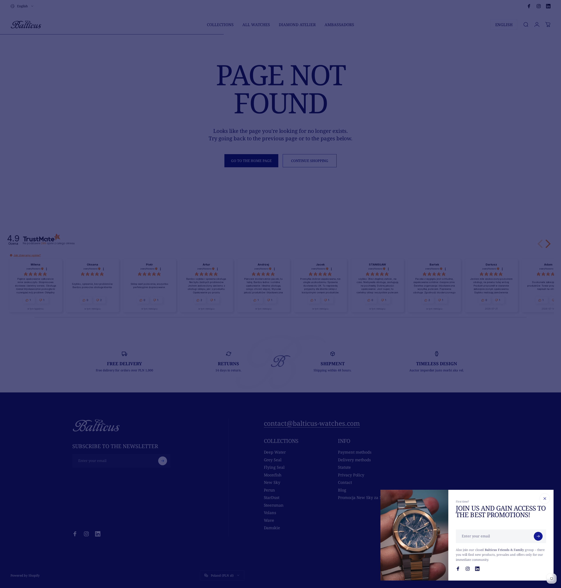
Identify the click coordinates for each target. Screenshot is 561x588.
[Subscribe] (538, 536)
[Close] (545, 498)
